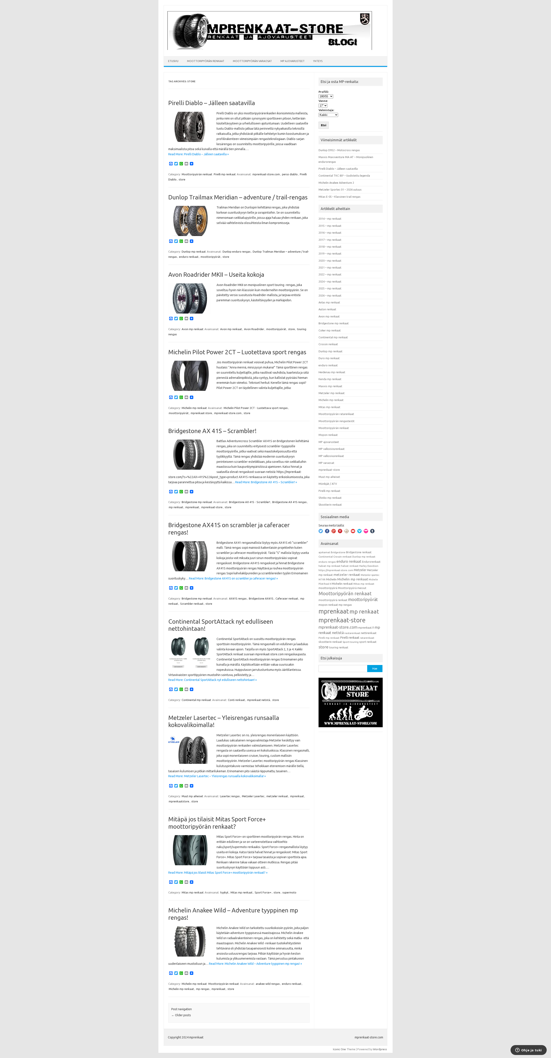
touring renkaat (338, 647)
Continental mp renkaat (196, 699)
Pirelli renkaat (349, 637)
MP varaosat (326, 462)
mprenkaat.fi (366, 627)
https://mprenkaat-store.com (336, 570)
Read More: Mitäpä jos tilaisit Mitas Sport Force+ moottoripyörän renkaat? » (218, 872)
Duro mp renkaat (329, 358)
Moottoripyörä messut (352, 587)
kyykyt (224, 892)
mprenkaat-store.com (266, 174)
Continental (326, 556)
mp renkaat (176, 507)
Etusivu (173, 61)
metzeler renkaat (277, 796)
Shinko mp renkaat (330, 497)
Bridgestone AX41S (261, 598)
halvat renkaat (350, 565)
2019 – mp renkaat (330, 253)
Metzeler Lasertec (253, 796)
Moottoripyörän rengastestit (336, 421)
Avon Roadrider (254, 329)
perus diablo (290, 174)
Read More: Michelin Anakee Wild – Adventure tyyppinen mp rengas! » (255, 963)
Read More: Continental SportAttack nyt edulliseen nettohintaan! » (212, 680)
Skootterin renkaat (330, 504)
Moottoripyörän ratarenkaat (336, 413)
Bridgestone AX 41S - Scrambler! (249, 501)
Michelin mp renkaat (194, 407)
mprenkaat (192, 507)
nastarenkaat (352, 633)
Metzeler (360, 570)
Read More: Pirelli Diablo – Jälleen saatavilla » (198, 154)
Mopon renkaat (328, 434)
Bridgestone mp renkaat (197, 501)
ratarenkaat (367, 637)
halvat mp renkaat (330, 565)
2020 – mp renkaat (330, 260)
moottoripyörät (210, 256)
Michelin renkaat (342, 583)
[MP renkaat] (269, 49)
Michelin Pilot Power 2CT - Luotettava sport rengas (256, 407)
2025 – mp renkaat (330, 288)
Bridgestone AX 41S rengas (289, 501)
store (182, 179)
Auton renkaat (327, 309)
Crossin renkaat (328, 344)
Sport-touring (351, 641)
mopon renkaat (328, 604)
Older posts (181, 1015)
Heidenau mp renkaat (332, 372)
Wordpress (380, 1049)
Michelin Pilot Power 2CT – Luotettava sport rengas (237, 352)
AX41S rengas (238, 598)
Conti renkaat (236, 699)
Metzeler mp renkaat (332, 393)
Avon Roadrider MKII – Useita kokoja (216, 274)
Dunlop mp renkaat (194, 251)
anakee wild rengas (268, 983)
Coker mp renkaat (330, 330)
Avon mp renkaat (192, 329)
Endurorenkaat (371, 561)
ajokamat (324, 552)
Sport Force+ (263, 892)
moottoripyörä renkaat (333, 599)
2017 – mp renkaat (330, 239)
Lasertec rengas (230, 796)
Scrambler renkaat (191, 603)
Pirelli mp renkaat (225, 174)
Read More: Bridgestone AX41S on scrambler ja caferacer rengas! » (233, 578)
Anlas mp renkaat (329, 302)
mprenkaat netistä (258, 699)
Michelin (331, 579)
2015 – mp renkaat (330, 225)
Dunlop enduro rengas (237, 251)
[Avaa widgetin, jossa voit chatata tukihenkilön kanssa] (528, 1050)
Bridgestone (338, 552)
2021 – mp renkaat (330, 267)
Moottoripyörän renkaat (205, 61)
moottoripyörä (328, 587)
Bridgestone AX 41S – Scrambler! (212, 430)
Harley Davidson (368, 565)
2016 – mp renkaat (330, 232)
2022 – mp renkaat (330, 274)
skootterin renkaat (330, 641)
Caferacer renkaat (287, 598)
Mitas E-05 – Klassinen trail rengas (340, 196)
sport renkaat (367, 641)
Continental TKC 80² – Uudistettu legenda (344, 175)
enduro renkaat (188, 256)
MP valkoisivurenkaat (332, 448)
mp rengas (202, 988)
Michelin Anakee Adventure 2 (336, 182)
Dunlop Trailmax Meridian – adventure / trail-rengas (238, 197)
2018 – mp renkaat (330, 246)
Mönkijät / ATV (328, 483)
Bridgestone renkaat (358, 552)
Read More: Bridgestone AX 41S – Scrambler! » (266, 482)
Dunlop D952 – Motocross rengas (339, 150)
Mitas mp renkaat (193, 892)
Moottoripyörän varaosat (252, 61)
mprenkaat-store (201, 413)
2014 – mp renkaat (330, 218)
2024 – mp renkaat (330, 281)
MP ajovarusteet (292, 61)
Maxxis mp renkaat (330, 386)
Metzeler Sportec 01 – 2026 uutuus (340, 189)
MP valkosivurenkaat (331, 455)
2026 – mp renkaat (330, 295)
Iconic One (339, 1049)
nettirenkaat (368, 632)
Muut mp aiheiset (192, 796)
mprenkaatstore (179, 801)
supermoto (289, 892)
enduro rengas (327, 561)
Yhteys (317, 61)
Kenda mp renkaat (330, 379)
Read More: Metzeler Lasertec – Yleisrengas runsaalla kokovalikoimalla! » (217, 776)
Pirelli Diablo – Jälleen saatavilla (211, 102)
